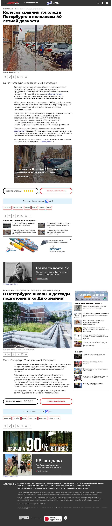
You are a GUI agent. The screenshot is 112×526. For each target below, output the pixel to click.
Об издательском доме (26, 483)
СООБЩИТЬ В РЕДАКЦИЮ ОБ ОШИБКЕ (76, 488)
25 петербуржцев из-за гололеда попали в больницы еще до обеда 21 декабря (24, 232)
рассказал (46, 142)
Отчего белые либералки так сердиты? (92, 362)
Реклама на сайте (47, 486)
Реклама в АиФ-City (83, 486)
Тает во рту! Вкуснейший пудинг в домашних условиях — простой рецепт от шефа (95, 343)
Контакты (21, 486)
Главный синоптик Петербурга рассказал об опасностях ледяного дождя (57, 232)
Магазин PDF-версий (54, 483)
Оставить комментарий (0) (56, 191)
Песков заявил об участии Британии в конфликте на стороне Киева (95, 377)
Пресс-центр (40, 483)
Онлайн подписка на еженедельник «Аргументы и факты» (84, 483)
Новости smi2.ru (10, 284)
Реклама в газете (33, 486)
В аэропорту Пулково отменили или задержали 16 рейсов (23, 224)
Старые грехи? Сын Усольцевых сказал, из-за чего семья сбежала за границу (95, 336)
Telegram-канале (54, 94)
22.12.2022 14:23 (8, 9)
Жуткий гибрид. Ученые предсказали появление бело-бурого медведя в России (96, 315)
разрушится (19, 131)
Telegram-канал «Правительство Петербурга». (19, 349)
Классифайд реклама (25, 488)
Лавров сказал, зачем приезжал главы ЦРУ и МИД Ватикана (93, 384)
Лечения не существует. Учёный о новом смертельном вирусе (94, 307)
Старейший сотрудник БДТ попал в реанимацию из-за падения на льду (58, 225)
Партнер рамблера (36, 518)
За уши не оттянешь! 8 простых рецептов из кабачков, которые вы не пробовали (96, 329)
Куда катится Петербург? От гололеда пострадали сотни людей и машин (38, 170)
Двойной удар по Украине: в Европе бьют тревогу (95, 369)
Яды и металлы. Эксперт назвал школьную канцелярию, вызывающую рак (94, 322)
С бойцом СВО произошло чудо (94, 354)
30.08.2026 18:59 (8, 290)
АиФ (17, 72)
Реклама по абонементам (65, 486)
